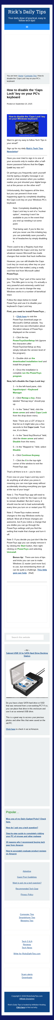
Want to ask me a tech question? (27, 883)
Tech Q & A (27, 941)
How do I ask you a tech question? (22, 828)
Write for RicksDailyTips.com (27, 953)
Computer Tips (27, 914)
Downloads (27, 977)
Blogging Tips (27, 920)
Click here (20, 1007)
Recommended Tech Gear (27, 889)
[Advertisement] (27, 772)
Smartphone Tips (27, 917)
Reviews (27, 944)
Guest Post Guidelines (27, 877)
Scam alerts (27, 974)
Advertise (27, 871)
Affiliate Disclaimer (26, 999)
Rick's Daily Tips (27, 11)
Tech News (27, 947)
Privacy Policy (27, 894)
